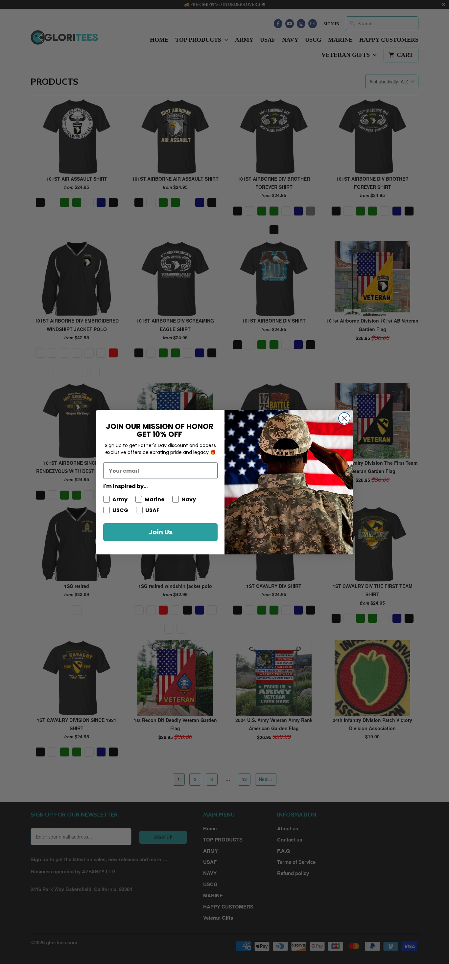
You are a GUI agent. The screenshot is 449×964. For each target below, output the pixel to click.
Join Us (161, 532)
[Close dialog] (344, 418)
